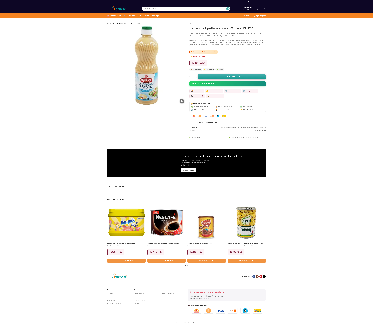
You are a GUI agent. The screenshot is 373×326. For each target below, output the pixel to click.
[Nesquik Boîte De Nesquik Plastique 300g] (126, 222)
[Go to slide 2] (187, 265)
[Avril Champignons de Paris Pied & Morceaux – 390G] (247, 222)
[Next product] (195, 23)
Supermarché (255, 127)
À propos (110, 294)
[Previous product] (190, 23)
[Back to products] (193, 23)
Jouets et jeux (138, 307)
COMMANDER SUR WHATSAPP (203, 84)
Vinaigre (263, 127)
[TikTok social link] (264, 276)
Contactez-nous (112, 307)
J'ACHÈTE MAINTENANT (231, 77)
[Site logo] (118, 8)
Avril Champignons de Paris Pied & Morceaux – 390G (245, 243)
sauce (248, 127)
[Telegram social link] (265, 130)
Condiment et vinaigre (237, 127)
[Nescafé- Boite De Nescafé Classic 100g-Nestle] (166, 222)
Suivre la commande (167, 294)
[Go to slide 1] (185, 265)
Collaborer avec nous (114, 303)
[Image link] (119, 276)
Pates (242, 246)
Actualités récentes (167, 297)
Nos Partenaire (112, 300)
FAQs (109, 297)
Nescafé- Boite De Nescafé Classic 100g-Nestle (163, 243)
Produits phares (139, 297)
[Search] (228, 8)
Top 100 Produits (139, 300)
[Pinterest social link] (260, 130)
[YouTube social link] (260, 276)
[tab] (115, 186)
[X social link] (257, 130)
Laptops (136, 303)
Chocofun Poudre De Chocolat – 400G (200, 243)
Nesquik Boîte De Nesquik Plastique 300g (121, 243)
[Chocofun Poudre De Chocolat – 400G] (206, 222)
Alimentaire (225, 127)
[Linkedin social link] (262, 130)
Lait (108, 246)
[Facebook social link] (255, 130)
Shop (109, 23)
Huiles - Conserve (233, 246)
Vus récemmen (139, 294)
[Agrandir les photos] (182, 101)
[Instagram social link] (257, 276)
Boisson (159, 246)
